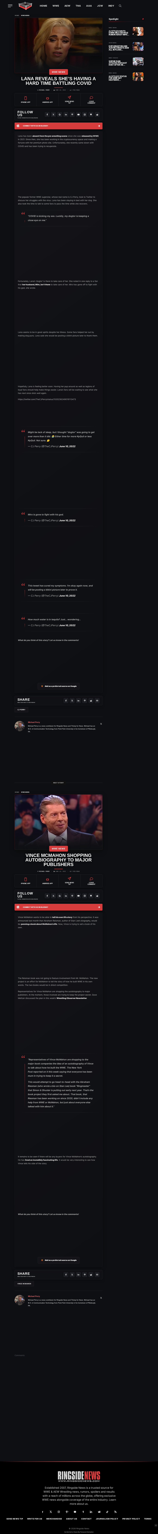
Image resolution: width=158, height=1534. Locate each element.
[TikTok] (107, 1511)
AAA (89, 5)
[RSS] (115, 1511)
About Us (71, 1519)
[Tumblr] (83, 1511)
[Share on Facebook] (66, 700)
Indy (111, 5)
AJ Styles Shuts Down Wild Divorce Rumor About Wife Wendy (118, 33)
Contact (86, 1519)
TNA (78, 5)
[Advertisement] (35, 312)
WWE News (25, 15)
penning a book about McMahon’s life (39, 924)
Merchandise (54, 1519)
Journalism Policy (107, 1519)
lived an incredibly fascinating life (41, 1160)
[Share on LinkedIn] (78, 700)
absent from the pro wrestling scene (49, 136)
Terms (148, 1519)
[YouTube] (78, 114)
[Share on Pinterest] (84, 700)
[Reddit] (97, 114)
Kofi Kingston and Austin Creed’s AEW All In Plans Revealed (119, 48)
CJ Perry (21, 710)
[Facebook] (47, 114)
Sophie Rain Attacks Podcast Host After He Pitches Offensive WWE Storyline (118, 63)
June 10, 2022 (67, 446)
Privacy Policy (131, 1519)
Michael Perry (44, 90)
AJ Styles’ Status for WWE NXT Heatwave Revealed (118, 78)
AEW (67, 5)
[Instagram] (84, 114)
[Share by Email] (97, 700)
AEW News (112, 42)
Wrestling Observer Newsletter (72, 998)
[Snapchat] (90, 114)
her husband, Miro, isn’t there (36, 284)
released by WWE (90, 136)
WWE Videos (113, 58)
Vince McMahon (24, 1284)
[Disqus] (58, 1395)
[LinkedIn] (66, 114)
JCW (100, 5)
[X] (53, 114)
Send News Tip (14, 1519)
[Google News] (59, 114)
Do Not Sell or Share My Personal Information (79, 1532)
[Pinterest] (72, 114)
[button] (120, 6)
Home (43, 5)
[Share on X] (72, 700)
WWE (56, 5)
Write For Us (34, 1519)
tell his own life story (62, 917)
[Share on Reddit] (90, 700)
